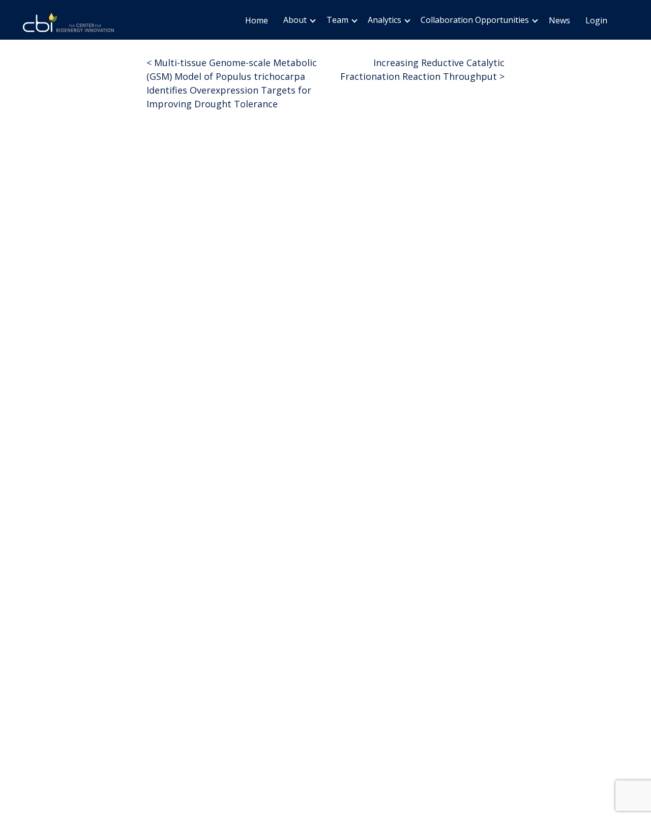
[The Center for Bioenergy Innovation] (68, 24)
